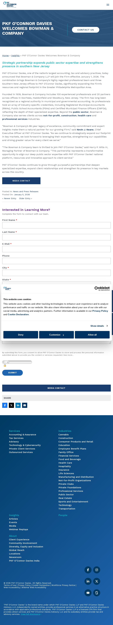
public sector (81, 112)
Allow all (92, 334)
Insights (15, 55)
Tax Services (16, 438)
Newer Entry (10, 198)
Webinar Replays (18, 529)
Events (13, 522)
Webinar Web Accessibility (34, 587)
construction (69, 115)
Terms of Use (10, 585)
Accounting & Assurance (22, 434)
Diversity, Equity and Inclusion (26, 546)
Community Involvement (23, 543)
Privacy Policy (24, 585)
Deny (20, 334)
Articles (13, 518)
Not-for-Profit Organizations (74, 480)
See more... (68, 355)
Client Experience (19, 539)
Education (64, 445)
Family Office (66, 452)
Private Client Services (22, 448)
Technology (65, 505)
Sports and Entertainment (73, 501)
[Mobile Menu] (108, 4)
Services (14, 430)
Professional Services (70, 491)
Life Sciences (66, 473)
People (62, 515)
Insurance (63, 469)
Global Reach (16, 550)
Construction (65, 438)
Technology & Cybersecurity (25, 445)
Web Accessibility (12, 587)
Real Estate (65, 498)
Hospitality (64, 466)
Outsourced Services (21, 452)
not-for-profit (51, 115)
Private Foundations (69, 487)
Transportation (66, 508)
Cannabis (63, 434)
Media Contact (21, 181)
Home (5, 55)
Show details (97, 326)
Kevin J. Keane (85, 129)
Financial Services (68, 455)
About (13, 535)
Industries (64, 430)
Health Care (65, 462)
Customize (54, 334)
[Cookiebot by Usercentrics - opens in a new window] (97, 288)
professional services (15, 119)
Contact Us (85, 29)
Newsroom (15, 557)
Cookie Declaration (41, 585)
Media (12, 525)
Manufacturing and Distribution (76, 476)
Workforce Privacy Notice (63, 585)
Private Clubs (66, 484)
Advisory (14, 441)
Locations (14, 553)
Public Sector (66, 494)
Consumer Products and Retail (75, 441)
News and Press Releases (25, 191)
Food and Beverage (69, 459)
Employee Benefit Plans (72, 448)
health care (84, 115)
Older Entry (24, 198)
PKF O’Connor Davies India (24, 560)
